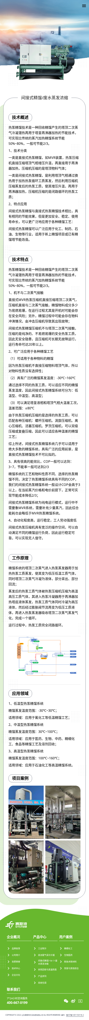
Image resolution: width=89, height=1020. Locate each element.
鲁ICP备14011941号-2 (75, 1015)
